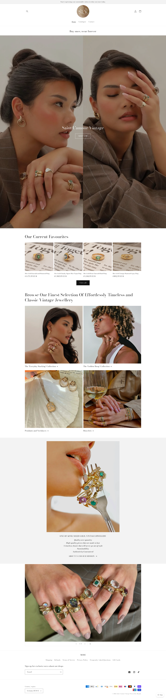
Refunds (57, 660)
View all (83, 282)
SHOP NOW (83, 136)
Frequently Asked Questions (100, 660)
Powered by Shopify (135, 693)
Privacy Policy (82, 660)
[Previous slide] (76, 644)
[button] (27, 11)
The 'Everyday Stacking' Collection (40, 366)
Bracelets (87, 431)
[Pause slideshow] (90, 644)
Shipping (49, 660)
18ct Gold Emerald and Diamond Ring (37, 273)
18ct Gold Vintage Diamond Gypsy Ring (126, 273)
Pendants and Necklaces (35, 431)
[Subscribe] (60, 672)
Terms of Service (69, 660)
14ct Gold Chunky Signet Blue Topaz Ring (68, 273)
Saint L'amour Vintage (123, 693)
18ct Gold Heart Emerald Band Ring (95, 273)
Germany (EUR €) (33, 691)
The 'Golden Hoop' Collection (96, 366)
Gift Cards (116, 660)
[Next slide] (85, 644)
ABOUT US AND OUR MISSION (82, 556)
